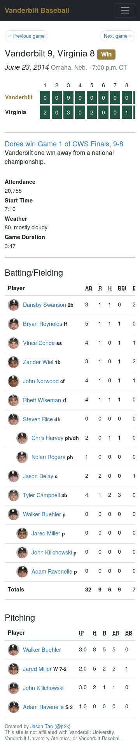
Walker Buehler (42, 514)
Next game (118, 35)
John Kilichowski (52, 552)
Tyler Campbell (41, 495)
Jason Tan (41, 726)
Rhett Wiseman (42, 400)
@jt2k (62, 726)
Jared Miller (46, 533)
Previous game (26, 35)
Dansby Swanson (44, 304)
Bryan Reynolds (42, 323)
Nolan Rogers (48, 456)
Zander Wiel (38, 361)
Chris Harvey (47, 437)
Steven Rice (38, 419)
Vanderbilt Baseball (37, 10)
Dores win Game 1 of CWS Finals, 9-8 (64, 143)
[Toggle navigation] (125, 10)
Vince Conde (39, 342)
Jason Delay (38, 476)
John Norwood (41, 381)
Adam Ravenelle (52, 571)
